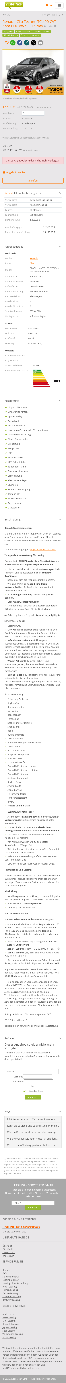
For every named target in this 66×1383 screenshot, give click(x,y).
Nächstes (57, 15)
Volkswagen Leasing (12, 1333)
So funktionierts (10, 1276)
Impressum (8, 1255)
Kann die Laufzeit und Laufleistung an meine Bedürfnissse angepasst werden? (33, 1125)
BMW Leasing (9, 1317)
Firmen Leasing (10, 1289)
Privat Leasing (9, 1286)
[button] (13, 42)
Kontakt (6, 1270)
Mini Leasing (9, 1320)
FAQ (4, 1273)
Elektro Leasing (10, 1293)
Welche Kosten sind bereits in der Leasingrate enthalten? (33, 1132)
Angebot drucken (16, 172)
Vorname (18, 1076)
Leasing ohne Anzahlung (15, 1283)
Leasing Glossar (10, 1279)
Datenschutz (8, 1252)
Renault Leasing (10, 1324)
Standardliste (35, 1091)
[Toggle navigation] (59, 5)
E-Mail (11, 1071)
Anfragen (10, 1038)
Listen (33, 1086)
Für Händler (8, 1249)
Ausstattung (12, 400)
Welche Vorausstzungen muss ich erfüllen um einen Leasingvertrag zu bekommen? (33, 1138)
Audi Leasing (9, 1314)
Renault (34, 258)
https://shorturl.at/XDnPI (43, 549)
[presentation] (8, 67)
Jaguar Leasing (9, 1327)
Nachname (18, 1081)
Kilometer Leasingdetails (24, 193)
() (50, 5)
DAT (8, 1368)
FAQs (7, 1111)
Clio (32, 263)
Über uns (7, 1245)
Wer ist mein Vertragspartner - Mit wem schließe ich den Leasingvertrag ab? (33, 1145)
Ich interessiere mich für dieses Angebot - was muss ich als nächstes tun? (33, 1119)
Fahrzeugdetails (14, 246)
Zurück (8, 15)
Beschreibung (13, 519)
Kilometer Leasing (11, 1296)
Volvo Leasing (9, 1337)
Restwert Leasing (11, 1299)
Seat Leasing (8, 1330)
